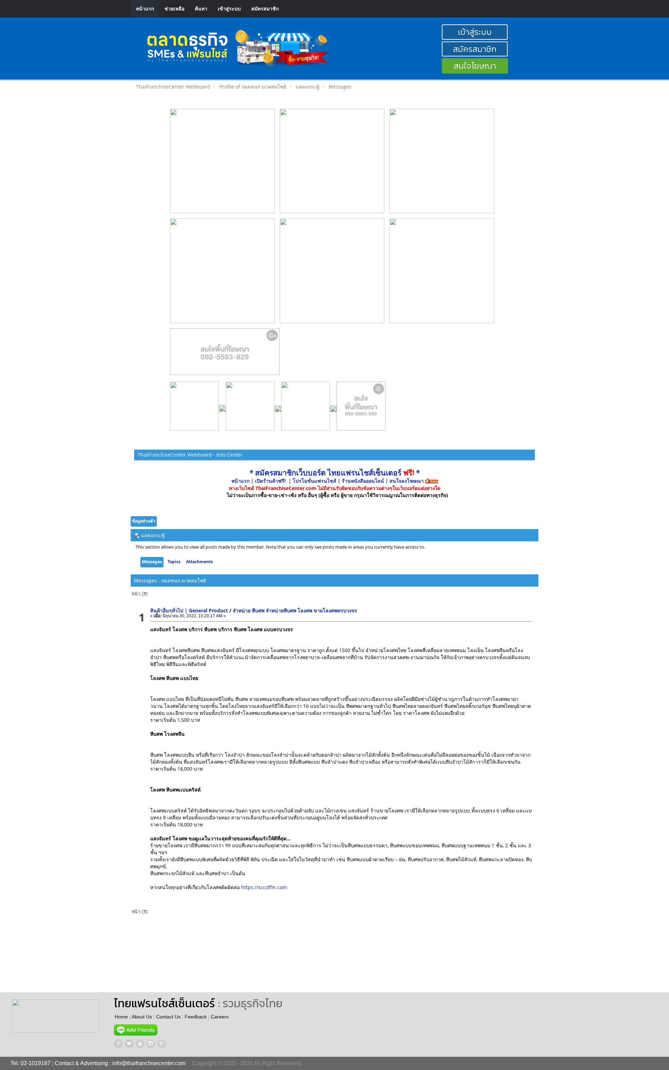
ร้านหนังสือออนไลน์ (362, 480)
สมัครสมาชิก (265, 8)
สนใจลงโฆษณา (406, 480)
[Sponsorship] (225, 354)
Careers (220, 1016)
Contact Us (168, 1016)
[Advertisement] (330, 954)
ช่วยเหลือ (174, 8)
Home (121, 1016)
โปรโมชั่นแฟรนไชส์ (315, 480)
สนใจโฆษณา (475, 66)
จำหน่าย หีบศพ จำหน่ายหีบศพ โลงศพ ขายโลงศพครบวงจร (295, 610)
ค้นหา (201, 8)
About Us (142, 1016)
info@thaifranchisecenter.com (148, 1063)
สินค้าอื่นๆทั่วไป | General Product (189, 610)
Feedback (196, 1016)
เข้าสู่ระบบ (229, 8)
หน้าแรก (145, 8)
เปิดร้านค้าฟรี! (270, 480)
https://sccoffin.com (264, 887)
